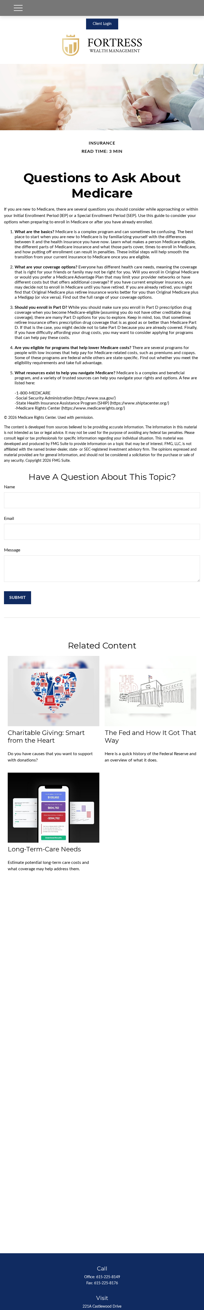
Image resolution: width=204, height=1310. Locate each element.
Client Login (102, 24)
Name (9, 487)
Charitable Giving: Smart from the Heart (46, 736)
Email (9, 518)
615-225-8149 (108, 1277)
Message (12, 550)
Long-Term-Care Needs (44, 849)
